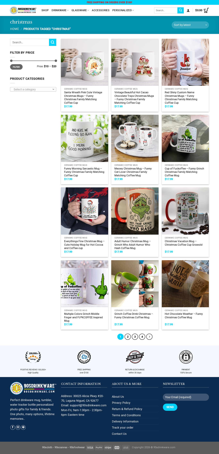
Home (14, 29)
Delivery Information (125, 421)
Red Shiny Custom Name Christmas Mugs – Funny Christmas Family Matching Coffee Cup (181, 97)
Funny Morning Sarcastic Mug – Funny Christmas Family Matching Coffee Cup (84, 172)
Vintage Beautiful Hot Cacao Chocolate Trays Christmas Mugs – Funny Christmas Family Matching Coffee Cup (134, 97)
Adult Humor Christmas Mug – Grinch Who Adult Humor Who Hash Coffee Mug (132, 245)
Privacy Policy (121, 402)
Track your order (122, 427)
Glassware (79, 10)
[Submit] (180, 10)
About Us (118, 396)
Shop (45, 10)
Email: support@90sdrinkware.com (83, 405)
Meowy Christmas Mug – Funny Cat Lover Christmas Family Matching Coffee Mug (133, 172)
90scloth (47, 447)
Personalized (122, 10)
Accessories (101, 10)
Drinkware (59, 10)
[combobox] (33, 89)
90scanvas (61, 447)
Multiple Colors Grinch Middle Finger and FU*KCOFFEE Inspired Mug (83, 317)
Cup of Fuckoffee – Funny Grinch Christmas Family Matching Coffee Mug (184, 172)
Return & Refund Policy (127, 409)
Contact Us (119, 433)
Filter (16, 67)
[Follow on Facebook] (12, 427)
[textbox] (32, 89)
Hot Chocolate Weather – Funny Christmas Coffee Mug (184, 315)
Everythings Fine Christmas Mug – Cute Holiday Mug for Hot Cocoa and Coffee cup (84, 245)
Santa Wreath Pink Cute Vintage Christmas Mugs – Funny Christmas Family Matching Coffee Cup (83, 97)
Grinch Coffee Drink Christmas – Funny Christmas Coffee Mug (133, 315)
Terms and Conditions (126, 415)
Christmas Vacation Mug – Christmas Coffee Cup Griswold (183, 243)
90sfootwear (77, 447)
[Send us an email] (18, 427)
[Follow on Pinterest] (23, 427)
